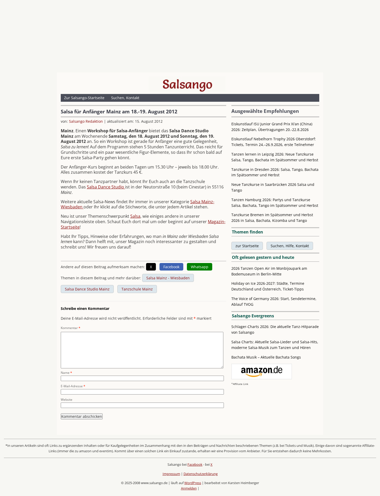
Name (66, 372)
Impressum (171, 473)
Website (66, 399)
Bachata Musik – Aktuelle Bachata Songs (266, 357)
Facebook (194, 464)
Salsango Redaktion (86, 121)
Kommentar (70, 328)
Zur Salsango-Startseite (84, 97)
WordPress (192, 482)
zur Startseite (247, 245)
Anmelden (189, 488)
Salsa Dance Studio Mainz (87, 289)
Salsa (135, 216)
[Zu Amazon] (261, 377)
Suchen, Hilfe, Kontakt (290, 245)
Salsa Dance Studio (106, 187)
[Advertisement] (190, 37)
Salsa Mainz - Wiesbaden (168, 277)
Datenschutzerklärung (201, 473)
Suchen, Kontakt (125, 97)
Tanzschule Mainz (137, 289)
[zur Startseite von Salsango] (187, 84)
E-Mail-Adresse (73, 386)
